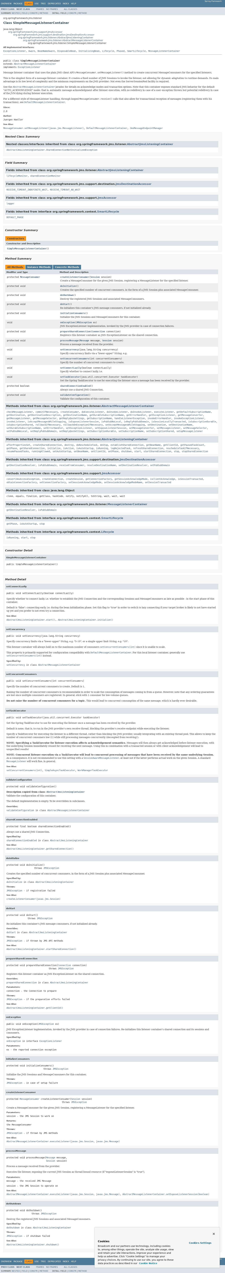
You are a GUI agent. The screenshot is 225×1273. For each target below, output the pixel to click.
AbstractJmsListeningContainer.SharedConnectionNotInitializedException (51, 150)
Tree (43, 3)
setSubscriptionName (130, 431)
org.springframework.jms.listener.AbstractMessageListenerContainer (63, 40)
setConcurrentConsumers (74, 358)
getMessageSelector (44, 418)
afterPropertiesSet (18, 445)
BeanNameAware (46, 51)
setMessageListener (168, 428)
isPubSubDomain (47, 465)
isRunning (102, 448)
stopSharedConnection (195, 451)
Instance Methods (39, 267)
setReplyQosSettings (71, 431)
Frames (40, 9)
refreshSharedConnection (148, 448)
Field (25, 13)
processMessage (69, 340)
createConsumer (69, 412)
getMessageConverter (190, 415)
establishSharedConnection (127, 445)
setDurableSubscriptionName (23, 428)
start (137, 451)
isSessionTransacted (190, 479)
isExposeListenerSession (83, 421)
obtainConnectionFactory (21, 482)
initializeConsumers (72, 313)
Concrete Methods (67, 267)
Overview (6, 3)
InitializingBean (88, 51)
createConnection (52, 479)
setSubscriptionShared (160, 431)
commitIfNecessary (46, 412)
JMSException (84, 322)
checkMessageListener (19, 412)
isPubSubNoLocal (111, 421)
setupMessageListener (189, 431)
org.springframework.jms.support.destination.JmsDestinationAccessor (53, 34)
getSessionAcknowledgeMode (130, 479)
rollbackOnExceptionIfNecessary (83, 424)
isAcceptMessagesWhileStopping (47, 421)
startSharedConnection (157, 451)
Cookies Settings (200, 1243)
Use (37, 3)
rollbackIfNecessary (47, 424)
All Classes (70, 9)
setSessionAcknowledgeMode (84, 482)
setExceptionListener (79, 428)
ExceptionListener (14, 51)
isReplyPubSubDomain (136, 421)
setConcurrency (69, 349)
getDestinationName (75, 415)
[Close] (213, 1233)
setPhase (113, 451)
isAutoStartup (84, 448)
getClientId (170, 445)
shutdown (126, 451)
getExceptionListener (162, 415)
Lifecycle (108, 51)
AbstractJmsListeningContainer (150, 144)
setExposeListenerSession (110, 428)
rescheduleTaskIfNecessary (182, 448)
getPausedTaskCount (192, 445)
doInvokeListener (117, 412)
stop (176, 451)
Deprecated (54, 3)
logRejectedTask (120, 448)
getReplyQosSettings (71, 418)
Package (18, 3)
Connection (98, 331)
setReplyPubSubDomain (43, 431)
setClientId (98, 451)
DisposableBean (66, 51)
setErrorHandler (53, 428)
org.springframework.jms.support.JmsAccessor (35, 32)
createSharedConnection (47, 445)
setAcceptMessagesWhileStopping (125, 424)
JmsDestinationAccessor (133, 184)
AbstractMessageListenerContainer (35, 64)
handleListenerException (129, 418)
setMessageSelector (195, 428)
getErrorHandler (136, 415)
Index (66, 3)
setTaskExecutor (70, 377)
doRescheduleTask (86, 445)
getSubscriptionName (99, 418)
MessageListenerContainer (164, 51)
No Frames (52, 9)
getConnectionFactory (98, 479)
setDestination (156, 424)
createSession (74, 479)
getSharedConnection (32, 448)
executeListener (164, 412)
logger (10, 203)
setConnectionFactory (52, 482)
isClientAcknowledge (162, 479)
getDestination (15, 415)
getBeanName (153, 445)
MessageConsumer (30, 277)
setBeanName (81, 451)
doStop (104, 445)
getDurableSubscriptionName (106, 415)
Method (44, 13)
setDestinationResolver (132, 465)
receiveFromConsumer (71, 465)
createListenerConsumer (74, 277)
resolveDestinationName (101, 465)
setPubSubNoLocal (17, 431)
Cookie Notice (147, 1263)
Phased (121, 51)
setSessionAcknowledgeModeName (123, 482)
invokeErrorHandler (159, 418)
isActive (68, 448)
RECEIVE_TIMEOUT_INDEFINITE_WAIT (26, 189)
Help (73, 3)
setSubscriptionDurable (101, 431)
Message (84, 340)
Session (95, 277)
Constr (33, 13)
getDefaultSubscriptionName (193, 412)
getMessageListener (18, 418)
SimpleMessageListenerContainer (26, 248)
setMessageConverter (141, 428)
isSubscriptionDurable (202, 421)
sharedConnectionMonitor (45, 176)
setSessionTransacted (158, 482)
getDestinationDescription (44, 415)
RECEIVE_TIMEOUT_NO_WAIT (65, 189)
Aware (31, 51)
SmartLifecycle (136, 51)
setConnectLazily (70, 367)
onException (67, 322)
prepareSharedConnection (75, 331)
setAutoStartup (62, 451)
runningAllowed (40, 451)
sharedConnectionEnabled (75, 386)
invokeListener (15, 421)
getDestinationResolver (20, 465)
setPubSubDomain (160, 465)
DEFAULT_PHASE (15, 217)
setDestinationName (180, 424)
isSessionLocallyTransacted (168, 421)
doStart (64, 304)
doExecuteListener (93, 412)
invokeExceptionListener (189, 418)
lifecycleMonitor (17, 176)
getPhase (11, 448)
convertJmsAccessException (22, 479)
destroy (69, 445)
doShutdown (66, 295)
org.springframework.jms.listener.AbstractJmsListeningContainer (55, 37)
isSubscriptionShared (19, 424)
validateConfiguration (74, 395)
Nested (16, 13)
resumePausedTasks (17, 451)
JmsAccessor (107, 197)
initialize (53, 448)
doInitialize (68, 286)
